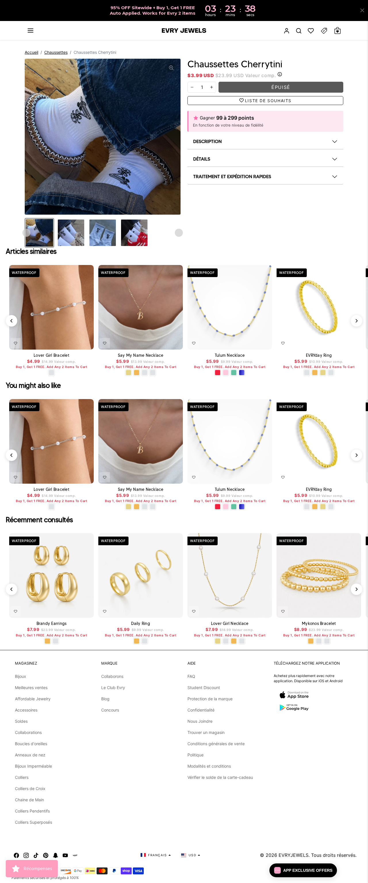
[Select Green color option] (233, 372)
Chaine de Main (29, 799)
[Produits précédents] (11, 321)
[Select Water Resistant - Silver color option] (51, 372)
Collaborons (112, 676)
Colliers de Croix (30, 788)
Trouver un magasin (206, 732)
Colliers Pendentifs (32, 810)
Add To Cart (163, 342)
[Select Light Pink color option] (225, 372)
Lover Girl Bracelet (51, 355)
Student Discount (203, 687)
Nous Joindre (199, 721)
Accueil (31, 52)
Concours (110, 709)
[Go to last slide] (26, 233)
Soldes (21, 721)
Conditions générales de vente (216, 743)
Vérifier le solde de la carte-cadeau (220, 777)
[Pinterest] (46, 855)
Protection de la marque (210, 698)
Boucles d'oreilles (31, 743)
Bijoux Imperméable (33, 766)
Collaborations (28, 732)
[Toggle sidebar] (324, 30)
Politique (195, 754)
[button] (30, 30)
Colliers (21, 777)
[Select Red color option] (217, 372)
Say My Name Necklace (141, 355)
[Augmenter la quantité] (211, 87)
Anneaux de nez (30, 754)
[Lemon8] (75, 855)
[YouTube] (65, 855)
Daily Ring (140, 623)
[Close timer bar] (362, 10)
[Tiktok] (36, 855)
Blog (105, 698)
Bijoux (20, 676)
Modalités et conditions (209, 766)
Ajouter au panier (72, 342)
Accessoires (26, 709)
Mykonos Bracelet (319, 623)
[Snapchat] (55, 855)
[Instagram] (26, 855)
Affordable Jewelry (33, 698)
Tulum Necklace (230, 355)
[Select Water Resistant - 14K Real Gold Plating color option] (128, 372)
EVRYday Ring (319, 355)
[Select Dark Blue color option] (241, 372)
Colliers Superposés (33, 822)
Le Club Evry (113, 687)
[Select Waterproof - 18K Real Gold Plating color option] (136, 372)
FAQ (191, 676)
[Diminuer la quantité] (192, 87)
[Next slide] (179, 233)
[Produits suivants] (356, 321)
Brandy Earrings (52, 623)
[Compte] (286, 30)
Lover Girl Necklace (230, 623)
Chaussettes (56, 52)
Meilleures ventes (31, 687)
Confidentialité (200, 709)
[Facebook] (16, 855)
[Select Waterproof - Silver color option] (152, 372)
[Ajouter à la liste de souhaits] (15, 343)
